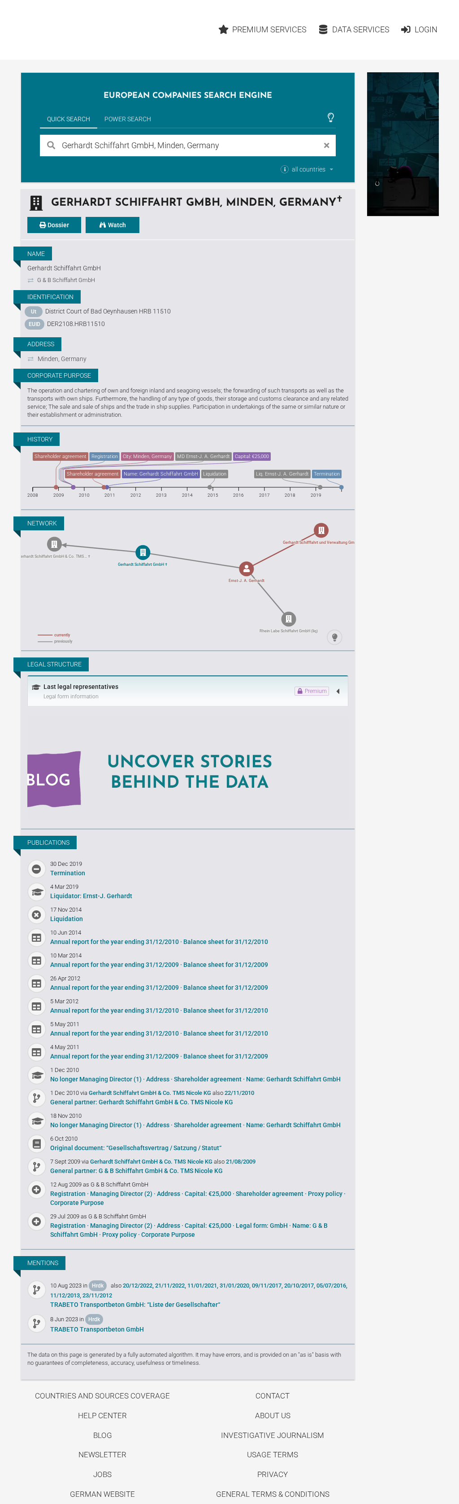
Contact (272, 1395)
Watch (116, 225)
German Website (102, 1494)
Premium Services (269, 29)
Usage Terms (272, 1454)
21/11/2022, (170, 1285)
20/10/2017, (299, 1285)
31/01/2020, (235, 1285)
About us (272, 1415)
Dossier (57, 225)
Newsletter (102, 1454)
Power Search (127, 119)
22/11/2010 (239, 1092)
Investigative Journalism (272, 1435)
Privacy (272, 1474)
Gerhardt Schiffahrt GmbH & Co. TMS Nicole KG (150, 1092)
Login (426, 29)
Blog (102, 1435)
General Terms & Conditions (272, 1494)
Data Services (361, 29)
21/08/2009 (240, 1161)
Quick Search (68, 119)
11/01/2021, (202, 1285)
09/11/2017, (267, 1285)
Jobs (102, 1474)
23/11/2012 (97, 1295)
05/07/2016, (331, 1285)
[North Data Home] (73, 30)
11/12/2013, (65, 1295)
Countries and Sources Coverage (102, 1395)
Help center (102, 1415)
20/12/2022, (138, 1285)
